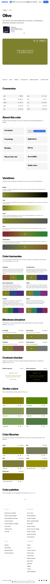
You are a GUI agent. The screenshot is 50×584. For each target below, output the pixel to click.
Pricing (28, 545)
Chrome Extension (9, 553)
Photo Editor (30, 523)
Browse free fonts (31, 534)
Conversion (4, 79)
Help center (30, 561)
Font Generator (30, 537)
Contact (29, 569)
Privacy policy (30, 553)
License (29, 547)
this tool (11, 362)
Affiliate (29, 566)
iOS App (7, 545)
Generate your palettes (10, 513)
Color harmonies (24, 79)
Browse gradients (31, 515)
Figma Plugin (8, 547)
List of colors (30, 513)
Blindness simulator (34, 79)
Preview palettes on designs (11, 523)
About (10, 79)
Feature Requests (31, 571)
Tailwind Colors (8, 529)
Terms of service (31, 550)
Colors (4, 10)
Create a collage (31, 531)
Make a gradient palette (33, 521)
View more (32, 493)
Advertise (29, 563)
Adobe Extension (9, 550)
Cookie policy (30, 555)
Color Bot (7, 531)
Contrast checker (44, 79)
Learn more (15, 261)
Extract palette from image (11, 518)
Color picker (8, 526)
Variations (16, 79)
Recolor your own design (33, 529)
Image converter (31, 526)
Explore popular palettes (11, 515)
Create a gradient (31, 518)
